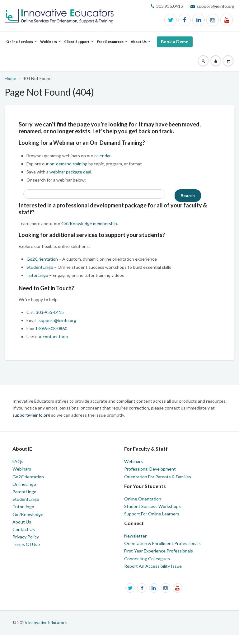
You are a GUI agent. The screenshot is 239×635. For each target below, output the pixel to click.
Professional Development (150, 469)
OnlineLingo (24, 484)
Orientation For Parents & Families (157, 476)
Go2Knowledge (27, 514)
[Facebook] (184, 20)
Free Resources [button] (110, 45)
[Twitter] (170, 20)
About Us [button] (139, 45)
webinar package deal (70, 171)
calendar (102, 155)
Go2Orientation (42, 259)
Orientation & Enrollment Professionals (162, 543)
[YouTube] (226, 20)
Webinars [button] (48, 45)
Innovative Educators (47, 622)
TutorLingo (37, 275)
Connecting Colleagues (147, 558)
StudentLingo (39, 267)
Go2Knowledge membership (89, 223)
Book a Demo (175, 41)
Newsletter (135, 535)
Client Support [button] (77, 45)
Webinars (21, 469)
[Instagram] (212, 20)
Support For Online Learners (151, 513)
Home (10, 78)
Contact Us (23, 529)
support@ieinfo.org (57, 320)
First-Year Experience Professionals (158, 550)
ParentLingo (24, 491)
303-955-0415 (50, 312)
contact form (55, 336)
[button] (203, 61)
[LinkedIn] (198, 20)
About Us (21, 521)
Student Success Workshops (152, 506)
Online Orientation (142, 498)
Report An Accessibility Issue (153, 566)
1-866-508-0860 (51, 328)
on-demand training (68, 163)
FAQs (17, 461)
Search (188, 195)
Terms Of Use (26, 544)
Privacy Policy (25, 536)
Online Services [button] (19, 45)
